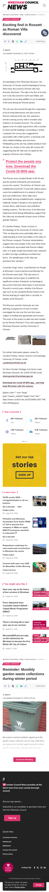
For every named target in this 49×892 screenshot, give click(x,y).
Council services (11, 19)
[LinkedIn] (44, 867)
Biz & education (9, 507)
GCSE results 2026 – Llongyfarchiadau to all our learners (15, 500)
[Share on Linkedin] (21, 41)
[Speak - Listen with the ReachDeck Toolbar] (44, 33)
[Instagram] (14, 431)
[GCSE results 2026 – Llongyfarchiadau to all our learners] (39, 501)
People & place (8, 510)
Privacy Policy (20, 887)
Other (19, 507)
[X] (37, 867)
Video (36, 635)
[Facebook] (14, 420)
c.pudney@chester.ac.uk (14, 363)
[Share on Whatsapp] (17, 41)
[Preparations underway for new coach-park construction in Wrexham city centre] (39, 549)
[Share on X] (13, 41)
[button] (38, 885)
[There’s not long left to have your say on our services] (39, 625)
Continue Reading (24, 760)
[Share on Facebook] (9, 41)
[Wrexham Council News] (23, 5)
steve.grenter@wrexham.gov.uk (18, 376)
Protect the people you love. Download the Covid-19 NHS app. (23, 166)
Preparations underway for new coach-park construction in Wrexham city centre (16, 548)
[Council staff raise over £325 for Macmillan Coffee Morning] (39, 567)
